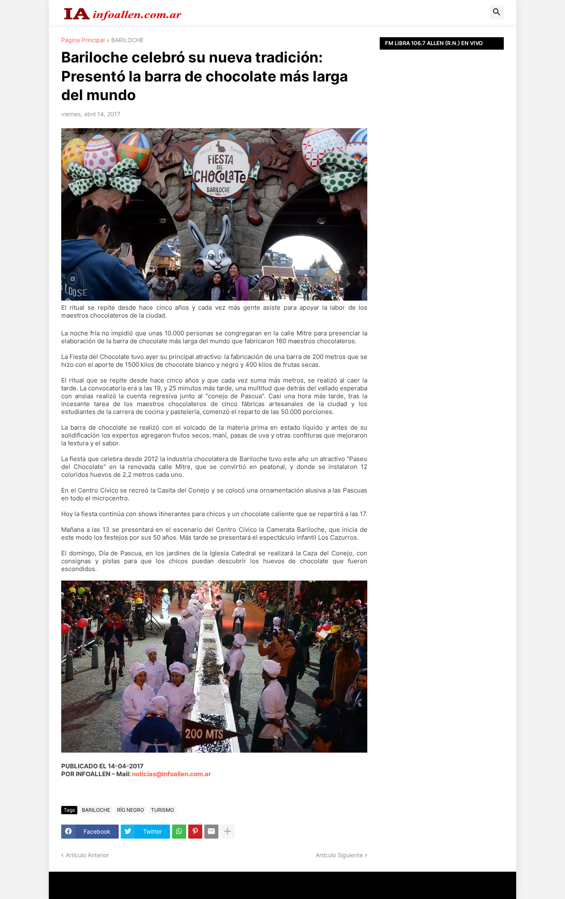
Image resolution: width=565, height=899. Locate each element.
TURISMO (162, 810)
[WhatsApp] (179, 832)
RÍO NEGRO (130, 810)
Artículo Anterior (87, 854)
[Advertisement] (442, 236)
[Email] (211, 832)
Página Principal (83, 40)
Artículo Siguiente (339, 854)
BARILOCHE (127, 40)
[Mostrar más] (227, 832)
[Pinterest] (195, 832)
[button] (497, 12)
